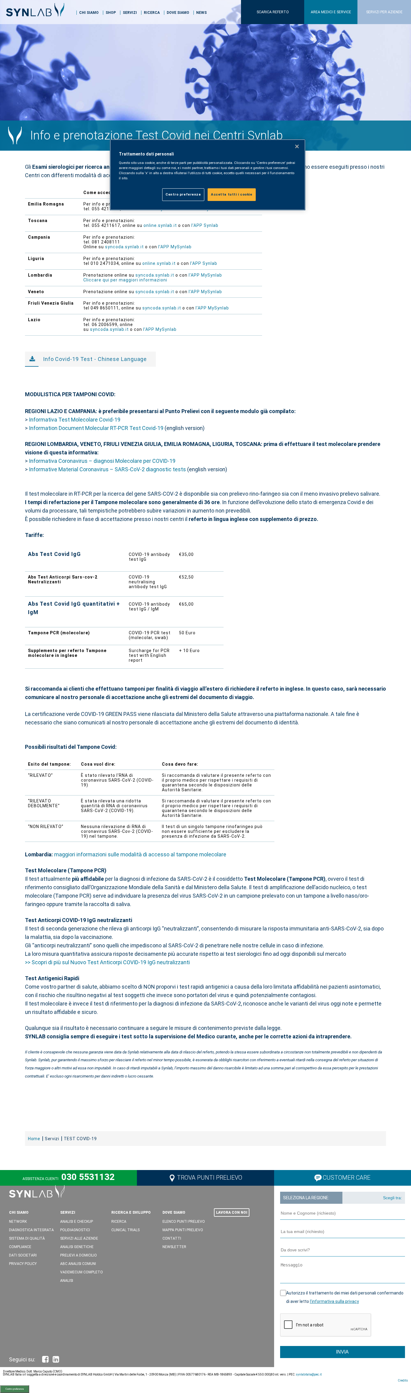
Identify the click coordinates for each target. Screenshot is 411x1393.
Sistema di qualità (27, 1238)
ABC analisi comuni (78, 1264)
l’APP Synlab (204, 225)
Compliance (20, 1247)
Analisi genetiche (77, 1247)
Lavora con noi (231, 1212)
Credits (403, 1380)
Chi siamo (89, 13)
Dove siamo (178, 13)
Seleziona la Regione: (306, 1197)
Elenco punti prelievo (183, 1221)
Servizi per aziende (384, 12)
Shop (111, 13)
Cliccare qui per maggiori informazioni (125, 280)
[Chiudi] (297, 146)
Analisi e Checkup (76, 1221)
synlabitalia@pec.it (309, 1374)
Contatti (171, 1238)
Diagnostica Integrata (31, 1230)
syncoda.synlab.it (124, 246)
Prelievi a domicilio (78, 1255)
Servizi (130, 13)
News (201, 13)
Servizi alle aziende (79, 1238)
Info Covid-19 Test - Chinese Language (95, 359)
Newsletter (174, 1247)
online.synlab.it (161, 225)
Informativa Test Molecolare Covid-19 (75, 419)
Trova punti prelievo (209, 1177)
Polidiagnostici (75, 1230)
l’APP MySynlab (175, 246)
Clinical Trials (125, 1230)
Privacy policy (23, 1264)
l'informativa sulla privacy (334, 1301)
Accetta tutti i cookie (231, 194)
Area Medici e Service (331, 12)
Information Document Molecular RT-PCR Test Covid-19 (96, 428)
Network (18, 1221)
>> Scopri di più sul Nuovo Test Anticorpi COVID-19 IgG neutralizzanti (107, 962)
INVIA (342, 1351)
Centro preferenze (14, 1389)
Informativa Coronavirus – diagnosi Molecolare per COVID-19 (102, 461)
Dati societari (23, 1255)
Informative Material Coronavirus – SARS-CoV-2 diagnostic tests (107, 469)
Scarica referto (273, 12)
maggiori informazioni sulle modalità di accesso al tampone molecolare (140, 854)
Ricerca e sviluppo (131, 1212)
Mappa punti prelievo (182, 1230)
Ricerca (152, 13)
